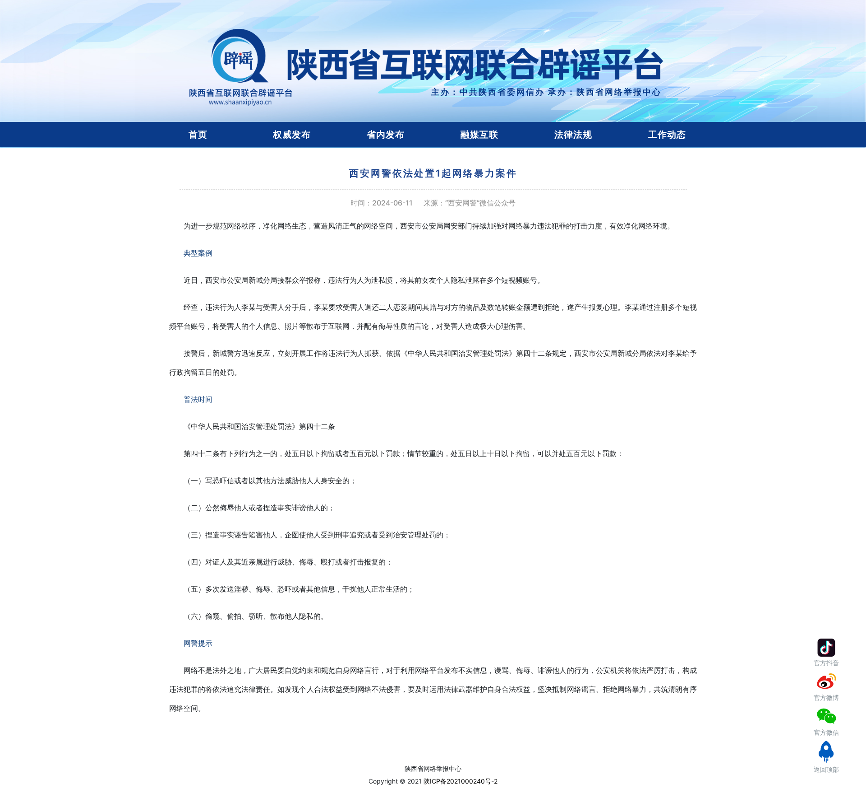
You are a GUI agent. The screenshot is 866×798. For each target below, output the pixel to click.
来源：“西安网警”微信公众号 (470, 203)
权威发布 (292, 135)
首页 (198, 135)
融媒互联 (479, 135)
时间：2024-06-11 (381, 203)
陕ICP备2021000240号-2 (460, 781)
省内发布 (386, 135)
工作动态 (667, 135)
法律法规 (573, 135)
